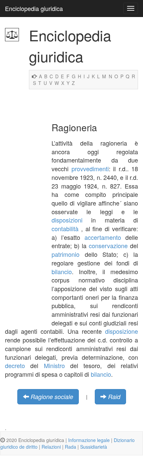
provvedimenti (90, 168)
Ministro (54, 365)
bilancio (62, 271)
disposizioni (67, 220)
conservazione (108, 245)
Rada (70, 446)
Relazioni (51, 446)
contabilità (65, 228)
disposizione (121, 331)
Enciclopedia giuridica (34, 8)
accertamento (102, 237)
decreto (15, 365)
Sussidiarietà (93, 446)
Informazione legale (89, 440)
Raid (114, 396)
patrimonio (65, 254)
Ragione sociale (52, 396)
